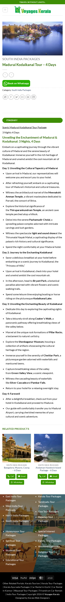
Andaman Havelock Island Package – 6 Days (48, 469)
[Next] (62, 462)
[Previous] (2, 462)
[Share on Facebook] (11, 97)
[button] (5, 9)
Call (12, 476)
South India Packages (21, 59)
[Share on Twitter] (16, 97)
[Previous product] (11, 74)
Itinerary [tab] (12, 120)
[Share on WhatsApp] (5, 97)
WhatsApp (17, 482)
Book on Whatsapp (18, 83)
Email (23, 476)
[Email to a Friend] (22, 97)
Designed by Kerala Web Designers (32, 597)
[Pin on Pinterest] (28, 97)
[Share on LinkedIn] (33, 97)
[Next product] (5, 74)
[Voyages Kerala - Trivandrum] (32, 10)
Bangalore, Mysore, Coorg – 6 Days (16, 469)
